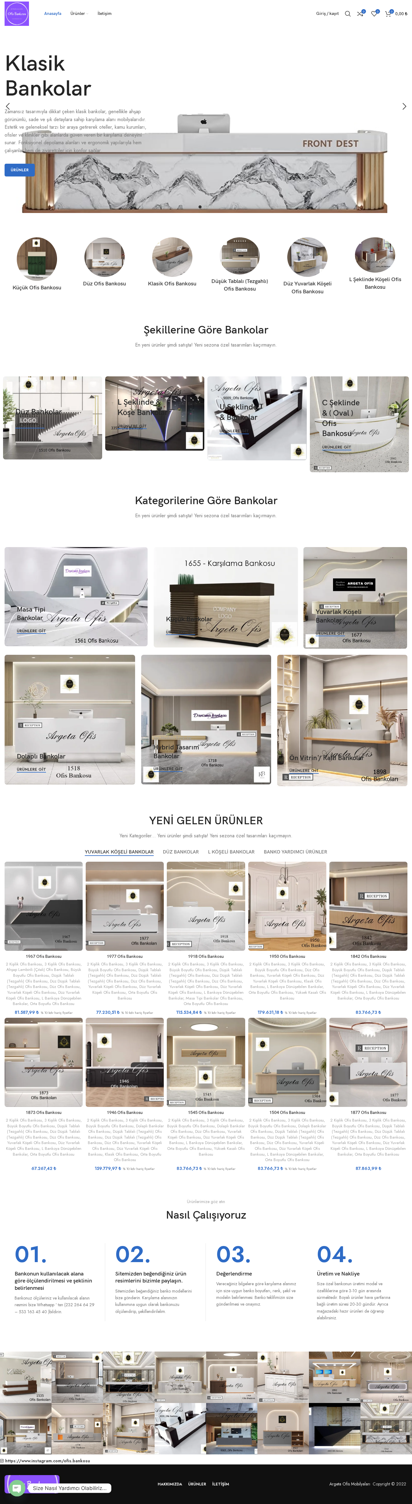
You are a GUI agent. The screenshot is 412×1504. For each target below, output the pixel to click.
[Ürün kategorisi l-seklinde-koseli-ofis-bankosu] (375, 265)
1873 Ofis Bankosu (44, 1112)
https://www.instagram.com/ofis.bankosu (47, 1461)
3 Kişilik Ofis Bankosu (63, 964)
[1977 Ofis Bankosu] (125, 906)
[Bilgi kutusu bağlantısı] (55, 1279)
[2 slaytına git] (206, 206)
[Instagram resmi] (26, 1377)
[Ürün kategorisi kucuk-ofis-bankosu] (37, 266)
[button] (7, 106)
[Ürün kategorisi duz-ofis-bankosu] (104, 264)
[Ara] (348, 14)
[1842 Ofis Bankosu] (368, 906)
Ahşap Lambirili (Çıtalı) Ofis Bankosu (37, 969)
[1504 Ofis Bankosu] (287, 1062)
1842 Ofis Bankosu (368, 956)
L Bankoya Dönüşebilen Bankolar (295, 986)
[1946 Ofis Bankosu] (125, 1062)
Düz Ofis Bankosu (65, 986)
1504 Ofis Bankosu (287, 1112)
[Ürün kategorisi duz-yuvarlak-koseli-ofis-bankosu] (307, 267)
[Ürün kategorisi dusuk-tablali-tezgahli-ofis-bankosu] (239, 266)
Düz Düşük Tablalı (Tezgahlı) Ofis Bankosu (44, 984)
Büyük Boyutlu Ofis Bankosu (47, 972)
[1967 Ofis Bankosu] (44, 906)
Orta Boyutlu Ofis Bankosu (52, 1004)
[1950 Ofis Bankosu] (287, 906)
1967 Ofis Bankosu (44, 956)
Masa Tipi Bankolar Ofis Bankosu (214, 998)
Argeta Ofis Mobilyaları (348, 1484)
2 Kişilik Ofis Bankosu (24, 964)
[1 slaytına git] (200, 206)
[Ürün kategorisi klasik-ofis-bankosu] (172, 264)
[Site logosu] (17, 13)
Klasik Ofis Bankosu (121, 1154)
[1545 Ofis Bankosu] (206, 1062)
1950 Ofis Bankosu (287, 956)
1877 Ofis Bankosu (368, 1112)
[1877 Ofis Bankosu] (368, 1062)
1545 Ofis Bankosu (206, 1112)
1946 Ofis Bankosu (125, 1112)
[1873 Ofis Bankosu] (44, 1062)
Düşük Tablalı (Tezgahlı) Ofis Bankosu (40, 978)
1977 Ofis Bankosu (125, 956)
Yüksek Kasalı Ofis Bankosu (303, 995)
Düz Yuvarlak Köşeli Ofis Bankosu (288, 978)
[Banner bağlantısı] (52, 417)
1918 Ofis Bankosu (206, 956)
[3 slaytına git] (212, 206)
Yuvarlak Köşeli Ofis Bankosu (31, 992)
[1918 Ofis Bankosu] (206, 906)
